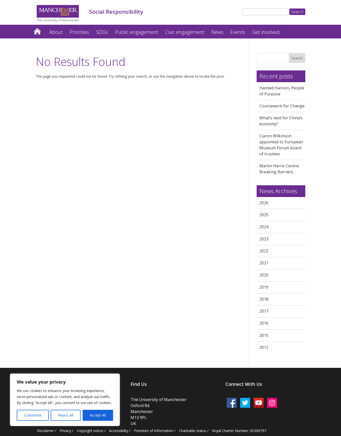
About (56, 32)
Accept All (98, 415)
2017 (263, 311)
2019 (263, 287)
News (217, 32)
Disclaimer (45, 430)
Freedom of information (153, 430)
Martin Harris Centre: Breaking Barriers (279, 169)
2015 (263, 335)
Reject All (65, 415)
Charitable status (192, 430)
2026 (263, 203)
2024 (263, 226)
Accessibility (118, 430)
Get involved (266, 32)
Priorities (79, 32)
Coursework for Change (282, 106)
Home (37, 30)
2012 (263, 347)
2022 (263, 251)
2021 (263, 263)
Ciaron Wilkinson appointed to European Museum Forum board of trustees (281, 144)
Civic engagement (184, 32)
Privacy (65, 430)
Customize (32, 415)
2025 (263, 215)
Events (237, 32)
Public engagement (136, 32)
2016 (263, 323)
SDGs (102, 32)
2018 (263, 299)
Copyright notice (90, 430)
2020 (263, 275)
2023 (263, 239)
